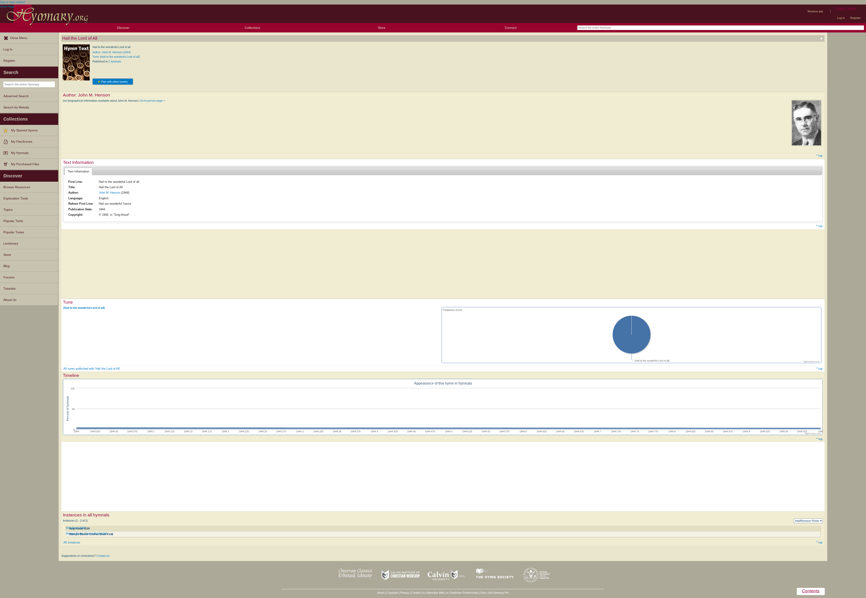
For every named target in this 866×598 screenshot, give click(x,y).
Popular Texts (13, 221)
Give (483, 592)
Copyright (392, 592)
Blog (6, 266)
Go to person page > (152, 100)
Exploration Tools (15, 198)
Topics (8, 209)
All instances (71, 542)
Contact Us (418, 592)
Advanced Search (16, 96)
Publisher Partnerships (464, 592)
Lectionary (10, 243)
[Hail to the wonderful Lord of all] (84, 307)
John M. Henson (109, 192)
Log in (841, 18)
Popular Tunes (13, 232)
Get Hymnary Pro (498, 592)
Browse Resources (16, 187)
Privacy (404, 592)
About (380, 592)
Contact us (102, 555)
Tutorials (9, 288)
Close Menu (18, 38)
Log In (7, 49)
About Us (9, 300)
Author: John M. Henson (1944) (111, 52)
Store (381, 28)
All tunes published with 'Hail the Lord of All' (91, 368)
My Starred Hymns (24, 130)
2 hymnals (114, 61)
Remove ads (815, 11)
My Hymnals (20, 153)
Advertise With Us (437, 592)
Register (855, 18)
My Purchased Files (25, 164)
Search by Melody (16, 107)
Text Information (78, 171)
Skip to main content (12, 2)
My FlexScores (21, 141)
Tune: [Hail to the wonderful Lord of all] (116, 56)
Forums (8, 277)
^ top (819, 155)
